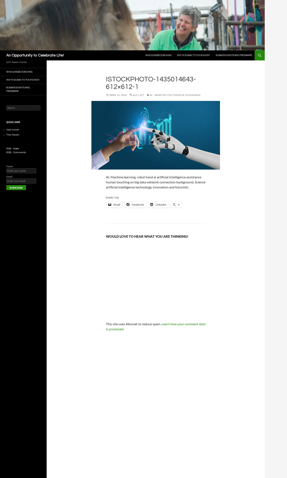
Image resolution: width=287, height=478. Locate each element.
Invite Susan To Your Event (193, 55)
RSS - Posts (12, 148)
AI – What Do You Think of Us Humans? (175, 95)
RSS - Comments (16, 152)
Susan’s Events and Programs (234, 55)
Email (9, 176)
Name (9, 166)
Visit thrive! (12, 129)
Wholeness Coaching (158, 55)
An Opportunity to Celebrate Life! (35, 55)
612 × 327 (138, 95)
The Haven (12, 134)
